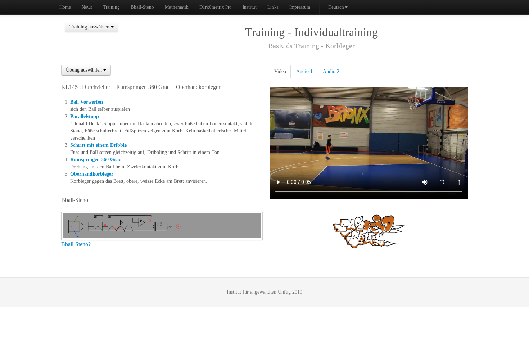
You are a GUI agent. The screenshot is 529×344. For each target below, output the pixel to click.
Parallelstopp (84, 116)
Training (111, 7)
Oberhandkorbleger (91, 174)
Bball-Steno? (76, 244)
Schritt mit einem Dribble (98, 145)
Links (273, 7)
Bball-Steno (142, 7)
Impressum (299, 7)
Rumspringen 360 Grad (96, 159)
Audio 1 (304, 71)
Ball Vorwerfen (86, 102)
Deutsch (336, 7)
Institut (250, 7)
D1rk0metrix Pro (215, 7)
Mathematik (177, 7)
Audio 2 (331, 71)
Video (280, 71)
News (87, 7)
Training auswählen (90, 27)
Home (65, 7)
